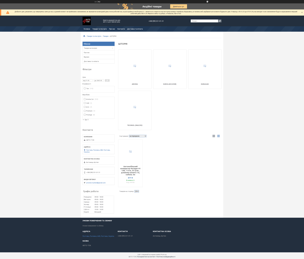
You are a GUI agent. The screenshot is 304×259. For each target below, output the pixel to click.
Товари (105, 36)
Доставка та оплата (135, 29)
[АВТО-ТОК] (91, 21)
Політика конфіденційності (166, 256)
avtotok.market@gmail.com (96, 183)
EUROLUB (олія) (169, 84)
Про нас (112, 29)
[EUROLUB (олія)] (170, 66)
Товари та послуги (99, 29)
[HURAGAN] (205, 66)
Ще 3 (86, 120)
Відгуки (86, 57)
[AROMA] (135, 66)
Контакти (121, 29)
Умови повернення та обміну (93, 226)
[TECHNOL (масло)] (135, 107)
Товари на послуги (90, 48)
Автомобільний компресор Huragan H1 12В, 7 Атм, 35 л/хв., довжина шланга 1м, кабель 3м (130, 170)
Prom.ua (163, 254)
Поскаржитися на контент (146, 256)
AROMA (135, 84)
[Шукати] (219, 21)
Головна (87, 29)
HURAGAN (205, 84)
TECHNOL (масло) (134, 125)
